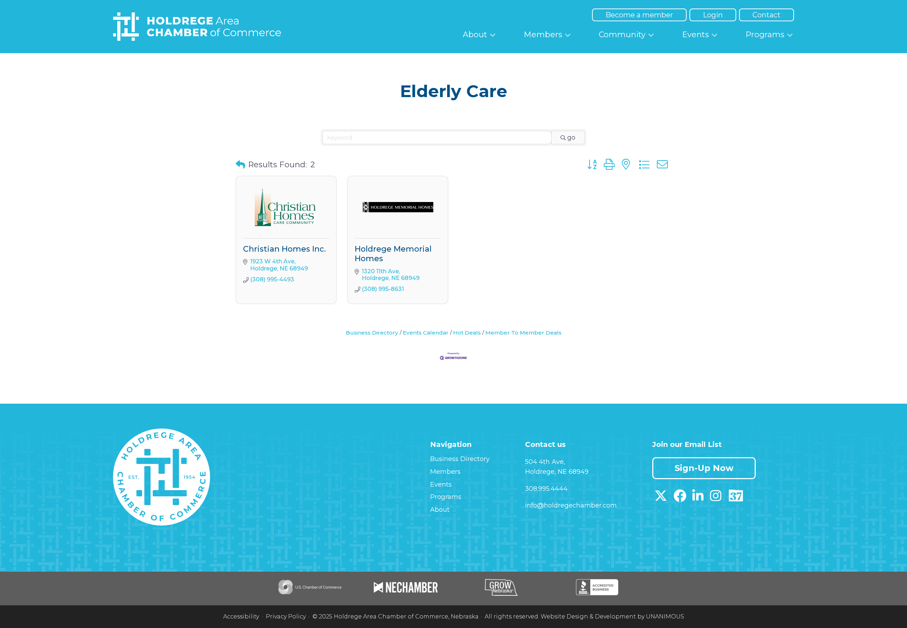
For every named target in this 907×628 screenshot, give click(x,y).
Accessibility (241, 616)
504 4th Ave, (545, 462)
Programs (764, 34)
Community (622, 34)
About (475, 34)
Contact (767, 15)
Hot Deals (467, 332)
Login (713, 15)
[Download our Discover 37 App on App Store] (736, 498)
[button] (240, 165)
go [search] (571, 137)
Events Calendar (426, 332)
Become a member (639, 15)
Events (695, 34)
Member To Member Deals (523, 332)
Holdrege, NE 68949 (556, 472)
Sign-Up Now (704, 468)
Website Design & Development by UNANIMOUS (612, 616)
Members (543, 34)
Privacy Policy (286, 616)
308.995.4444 (546, 489)
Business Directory (372, 332)
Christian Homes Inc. (284, 249)
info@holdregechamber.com (571, 505)
